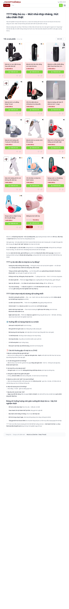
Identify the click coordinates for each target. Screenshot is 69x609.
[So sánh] (20, 75)
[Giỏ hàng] (64, 5)
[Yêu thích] (17, 75)
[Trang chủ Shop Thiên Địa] (12, 2)
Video (30, 227)
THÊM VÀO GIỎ (14, 72)
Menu (7, 5)
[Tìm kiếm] (61, 5)
